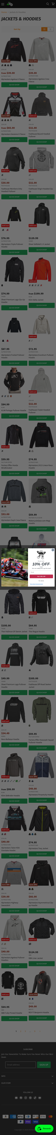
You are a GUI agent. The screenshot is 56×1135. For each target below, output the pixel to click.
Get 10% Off (41, 576)
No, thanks (41, 580)
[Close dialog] (53, 550)
